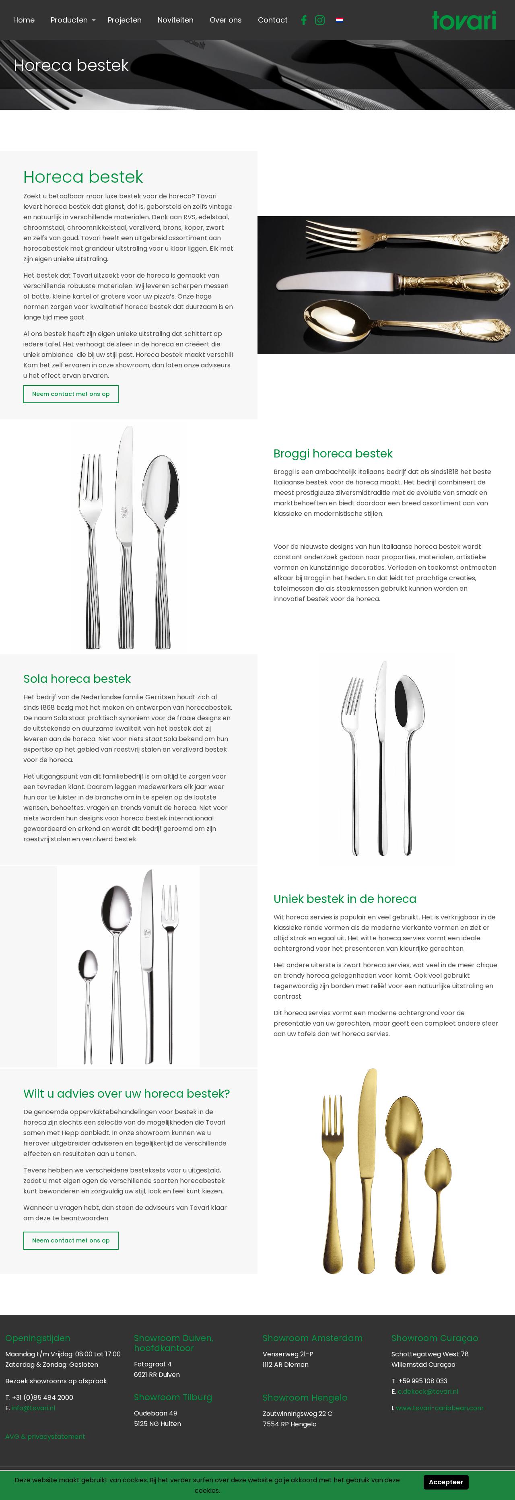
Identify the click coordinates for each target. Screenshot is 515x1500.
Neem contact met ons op (71, 394)
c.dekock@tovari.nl (428, 1391)
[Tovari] (464, 20)
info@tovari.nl (33, 1408)
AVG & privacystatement (45, 1436)
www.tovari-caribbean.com (440, 1408)
